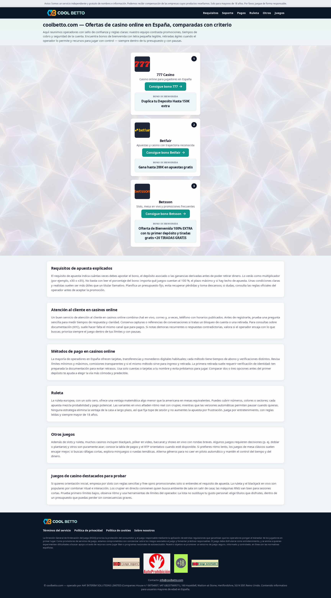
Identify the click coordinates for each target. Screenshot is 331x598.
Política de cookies (118, 530)
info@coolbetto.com (171, 580)
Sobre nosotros (144, 530)
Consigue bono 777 (163, 86)
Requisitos (210, 13)
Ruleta (254, 13)
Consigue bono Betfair (163, 152)
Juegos (279, 13)
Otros (267, 13)
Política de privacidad (88, 530)
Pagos (241, 13)
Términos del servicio (57, 530)
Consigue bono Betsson (163, 214)
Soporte (227, 13)
